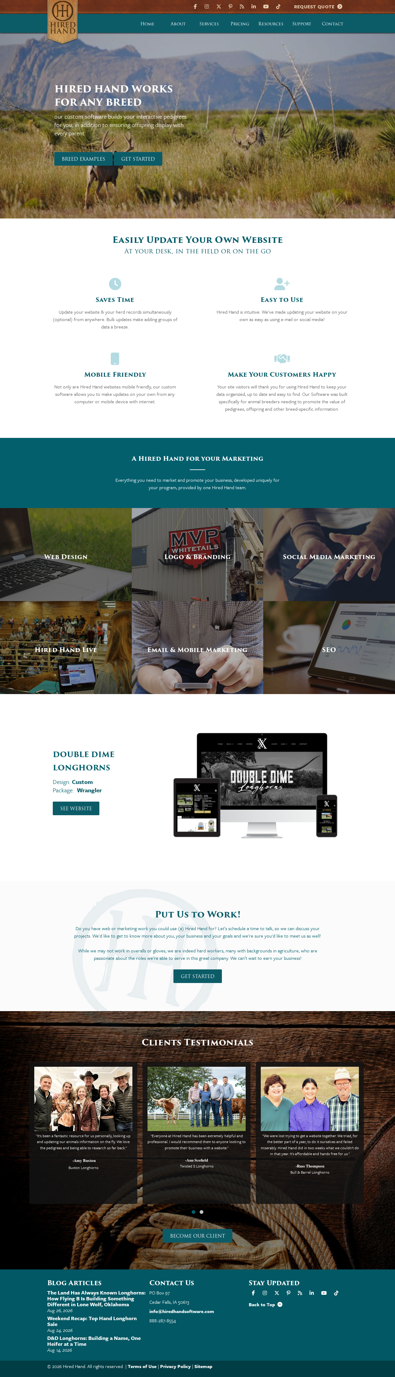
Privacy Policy (175, 1366)
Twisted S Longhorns (197, 1166)
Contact (332, 23)
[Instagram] (207, 6)
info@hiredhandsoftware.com (181, 1311)
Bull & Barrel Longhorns (309, 1172)
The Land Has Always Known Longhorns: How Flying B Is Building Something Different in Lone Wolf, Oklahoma (96, 1298)
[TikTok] (278, 6)
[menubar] (240, 23)
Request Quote (316, 6)
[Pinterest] (230, 6)
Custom (82, 781)
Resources (270, 23)
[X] (218, 6)
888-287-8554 (162, 1320)
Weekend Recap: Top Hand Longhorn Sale (92, 1321)
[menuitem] (147, 23)
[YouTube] (266, 6)
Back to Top (263, 1304)
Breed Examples (83, 159)
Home (147, 23)
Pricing (240, 23)
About (178, 23)
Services (209, 23)
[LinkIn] (254, 6)
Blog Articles (74, 1283)
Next (379, 132)
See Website (76, 808)
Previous (15, 132)
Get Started (138, 159)
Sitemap (203, 1366)
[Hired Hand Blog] (242, 6)
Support (301, 23)
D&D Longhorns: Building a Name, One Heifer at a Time (94, 1341)
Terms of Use (142, 1366)
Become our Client (197, 1236)
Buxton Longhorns (83, 1167)
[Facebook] (196, 6)
